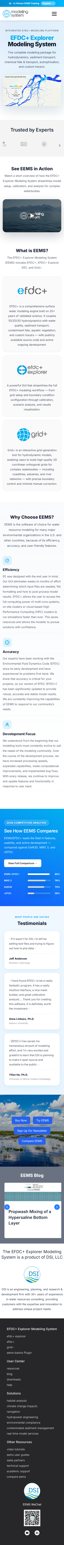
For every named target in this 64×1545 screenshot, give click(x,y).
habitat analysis (17, 1400)
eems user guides (18, 1454)
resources (13, 1368)
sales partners (16, 1460)
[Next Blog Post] (57, 1207)
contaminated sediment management (30, 1428)
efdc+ (10, 1341)
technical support (18, 1465)
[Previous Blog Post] (7, 1207)
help (9, 1385)
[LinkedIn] (37, 1533)
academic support (18, 1471)
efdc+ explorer (16, 1336)
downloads (14, 1379)
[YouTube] (27, 1533)
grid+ (10, 1347)
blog (9, 1374)
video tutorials (16, 1449)
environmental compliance (23, 1422)
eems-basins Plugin (19, 1352)
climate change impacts (22, 1406)
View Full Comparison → (22, 863)
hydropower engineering (22, 1417)
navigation (13, 1411)
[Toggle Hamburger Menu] (54, 14)
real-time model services (22, 1433)
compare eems (16, 1476)
